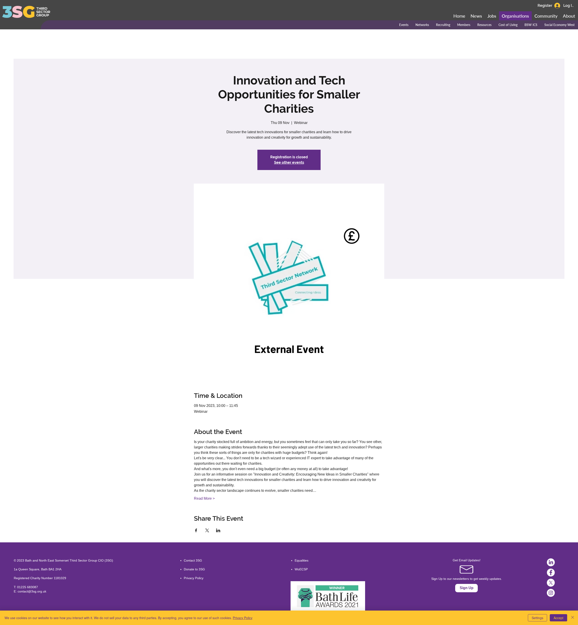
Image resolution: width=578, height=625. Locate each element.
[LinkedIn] (551, 562)
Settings (537, 618)
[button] (546, 15)
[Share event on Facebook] (196, 530)
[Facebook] (551, 572)
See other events (289, 162)
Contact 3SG (193, 560)
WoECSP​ (301, 569)
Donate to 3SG (194, 569)
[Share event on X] (207, 530)
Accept (558, 618)
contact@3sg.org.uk (32, 591)
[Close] (572, 617)
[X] (551, 583)
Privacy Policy (193, 578)
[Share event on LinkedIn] (218, 530)
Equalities (301, 560)
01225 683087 (27, 587)
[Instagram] (551, 593)
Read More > (204, 498)
